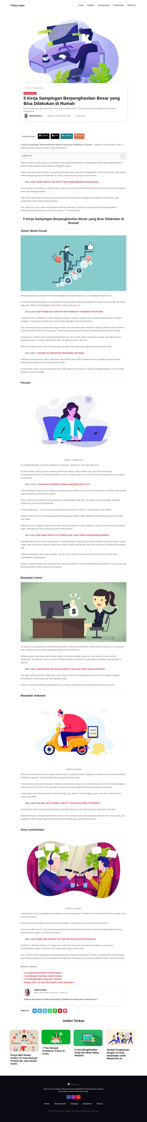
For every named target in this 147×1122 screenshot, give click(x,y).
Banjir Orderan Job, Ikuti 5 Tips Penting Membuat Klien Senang (67, 182)
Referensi (131, 5)
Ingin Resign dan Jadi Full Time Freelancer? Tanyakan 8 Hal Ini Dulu (69, 311)
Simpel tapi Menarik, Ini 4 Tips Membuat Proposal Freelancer (66, 939)
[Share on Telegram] (45, 1011)
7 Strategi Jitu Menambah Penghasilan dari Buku (60, 353)
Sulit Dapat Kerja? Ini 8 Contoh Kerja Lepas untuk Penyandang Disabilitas (72, 535)
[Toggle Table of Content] (121, 156)
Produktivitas (118, 5)
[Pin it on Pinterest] (60, 1011)
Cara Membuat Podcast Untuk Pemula (43, 973)
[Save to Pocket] (65, 1011)
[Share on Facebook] (35, 1011)
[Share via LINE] (55, 1011)
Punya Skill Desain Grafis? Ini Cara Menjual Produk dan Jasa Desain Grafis (24, 1059)
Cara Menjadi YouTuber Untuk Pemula (43, 976)
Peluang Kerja (104, 5)
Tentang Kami (60, 1104)
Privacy (100, 1104)
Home (81, 5)
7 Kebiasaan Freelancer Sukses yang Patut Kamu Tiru (63, 484)
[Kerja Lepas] (18, 5)
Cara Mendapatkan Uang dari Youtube (43, 979)
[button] (68, 1097)
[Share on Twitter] (40, 1011)
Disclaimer (87, 1104)
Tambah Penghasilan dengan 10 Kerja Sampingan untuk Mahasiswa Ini (118, 1054)
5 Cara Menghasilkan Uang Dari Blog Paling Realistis (87, 1053)
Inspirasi (90, 5)
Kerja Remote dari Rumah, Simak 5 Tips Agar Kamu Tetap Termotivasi (70, 669)
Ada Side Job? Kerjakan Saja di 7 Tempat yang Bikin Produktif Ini (68, 803)
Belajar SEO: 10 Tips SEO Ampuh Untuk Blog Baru (49, 982)
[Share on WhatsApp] (50, 1011)
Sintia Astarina (35, 116)
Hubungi (74, 1104)
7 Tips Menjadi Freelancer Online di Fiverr (53, 1051)
